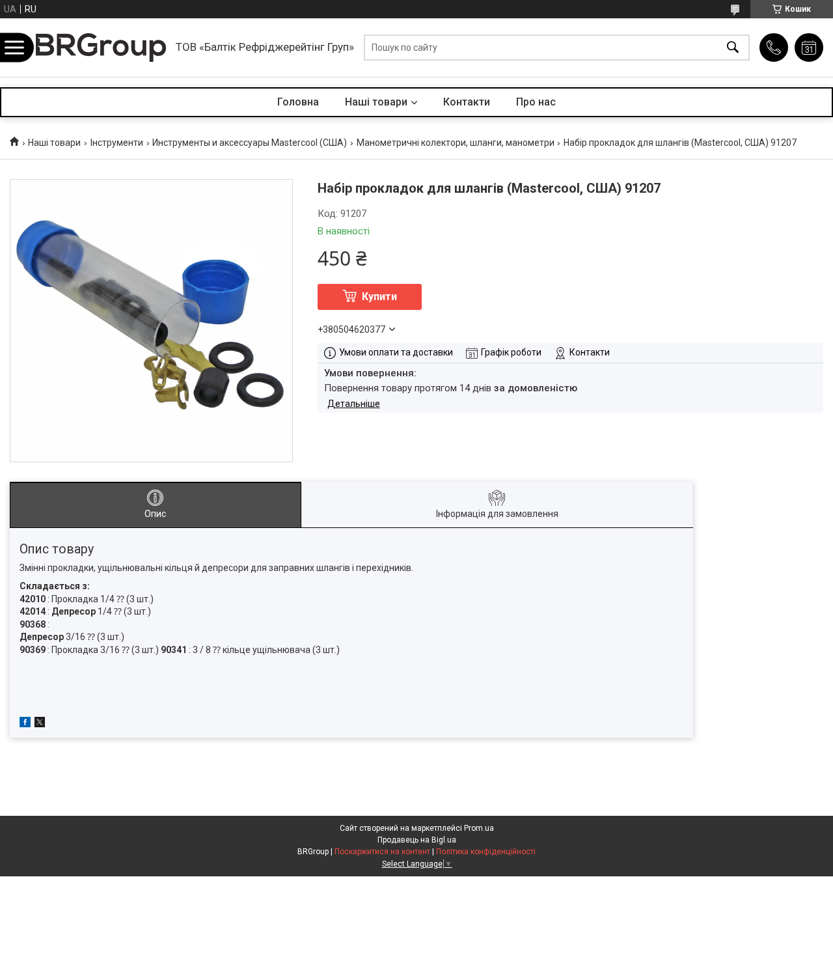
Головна (298, 102)
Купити (379, 296)
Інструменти (116, 142)
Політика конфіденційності (486, 851)
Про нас (536, 102)
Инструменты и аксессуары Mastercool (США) (249, 142)
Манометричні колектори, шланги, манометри (455, 142)
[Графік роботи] (809, 47)
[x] (39, 724)
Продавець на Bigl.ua (416, 839)
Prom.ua (479, 828)
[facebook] (25, 724)
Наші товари (376, 102)
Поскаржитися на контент (382, 851)
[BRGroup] (101, 47)
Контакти (466, 102)
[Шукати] (732, 48)
